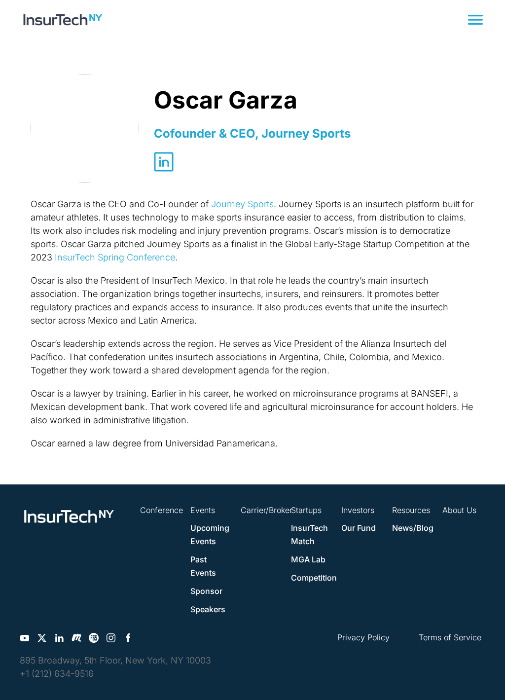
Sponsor (206, 591)
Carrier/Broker (266, 510)
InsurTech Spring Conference (115, 257)
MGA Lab (308, 559)
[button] (475, 19)
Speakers (207, 609)
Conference (161, 510)
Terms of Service (450, 637)
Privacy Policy (363, 637)
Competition (314, 578)
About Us (459, 510)
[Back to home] (63, 19)
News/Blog (412, 528)
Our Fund (358, 528)
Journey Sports (242, 204)
